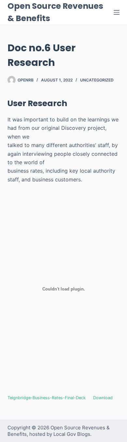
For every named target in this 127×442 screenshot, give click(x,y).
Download (103, 397)
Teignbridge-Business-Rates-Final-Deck (46, 397)
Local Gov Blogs (71, 434)
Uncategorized (97, 80)
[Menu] (117, 12)
